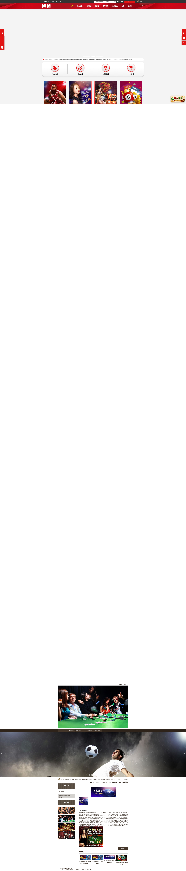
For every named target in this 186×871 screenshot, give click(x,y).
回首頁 (120, 684)
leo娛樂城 (77, 869)
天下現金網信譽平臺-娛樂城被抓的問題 (102, 782)
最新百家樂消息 (79, 730)
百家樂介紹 (71, 730)
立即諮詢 (122, 848)
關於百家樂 (97, 730)
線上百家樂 (61, 791)
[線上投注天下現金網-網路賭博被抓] (109, 857)
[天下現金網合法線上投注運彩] (97, 857)
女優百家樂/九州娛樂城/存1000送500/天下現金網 (111, 818)
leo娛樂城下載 (88, 869)
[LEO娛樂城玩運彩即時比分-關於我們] (93, 707)
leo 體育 (61, 869)
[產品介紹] (66, 818)
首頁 (62, 730)
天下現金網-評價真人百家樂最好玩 (105, 812)
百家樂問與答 (89, 730)
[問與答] (66, 835)
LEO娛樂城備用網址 (69, 869)
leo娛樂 (82, 869)
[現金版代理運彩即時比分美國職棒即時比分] (85, 857)
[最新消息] (66, 827)
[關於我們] (66, 810)
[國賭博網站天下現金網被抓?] (121, 858)
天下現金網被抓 (83, 810)
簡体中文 (126, 684)
